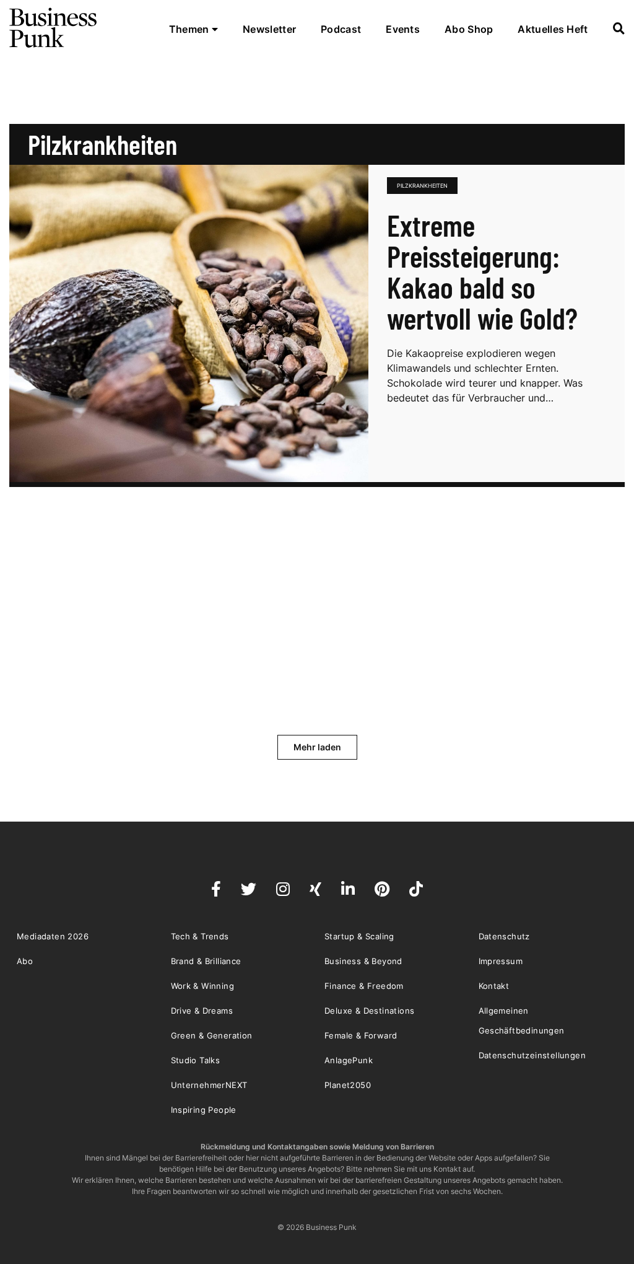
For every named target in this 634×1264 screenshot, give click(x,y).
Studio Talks (195, 1060)
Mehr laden (317, 747)
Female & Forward (360, 1035)
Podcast (341, 29)
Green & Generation (212, 1035)
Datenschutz (504, 936)
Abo (25, 961)
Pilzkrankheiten (422, 185)
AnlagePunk (348, 1060)
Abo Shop (469, 29)
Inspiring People (204, 1110)
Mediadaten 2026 (53, 936)
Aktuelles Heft (553, 29)
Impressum (501, 961)
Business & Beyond (363, 961)
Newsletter (269, 29)
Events (403, 29)
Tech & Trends (200, 936)
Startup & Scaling (359, 936)
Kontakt (494, 986)
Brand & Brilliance (206, 961)
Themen (190, 29)
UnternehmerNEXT (209, 1085)
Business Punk (53, 27)
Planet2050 (347, 1085)
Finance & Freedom (364, 986)
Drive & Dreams (202, 1011)
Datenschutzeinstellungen (532, 1055)
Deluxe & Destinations (369, 1011)
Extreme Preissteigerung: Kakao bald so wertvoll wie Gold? (482, 271)
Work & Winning (203, 986)
